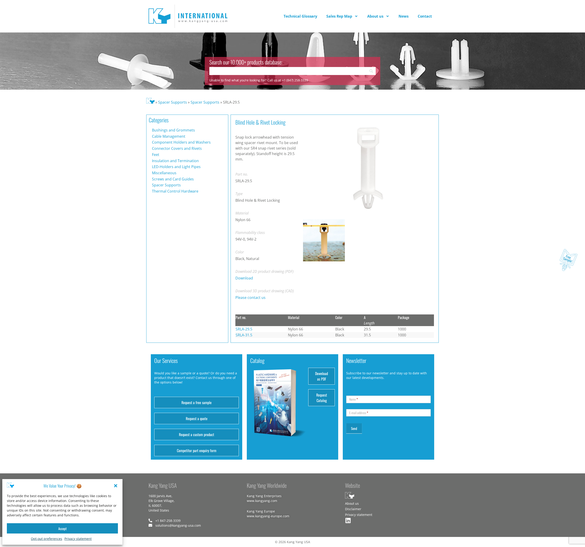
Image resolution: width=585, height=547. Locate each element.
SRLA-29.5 (244, 329)
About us (375, 16)
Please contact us (250, 297)
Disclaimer (353, 509)
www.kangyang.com (262, 501)
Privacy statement (78, 538)
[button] (115, 485)
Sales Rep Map (339, 16)
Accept (62, 528)
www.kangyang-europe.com (268, 516)
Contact (425, 16)
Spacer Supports (172, 102)
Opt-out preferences (46, 538)
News (404, 16)
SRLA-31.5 (244, 335)
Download (244, 278)
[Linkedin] (348, 520)
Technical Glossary (300, 16)
